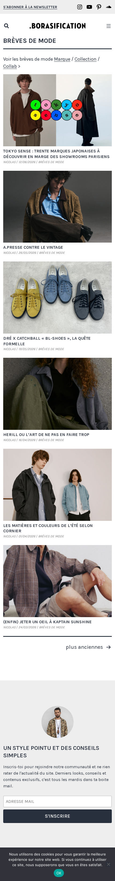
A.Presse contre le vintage (33, 247)
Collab (10, 66)
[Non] (108, 864)
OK (59, 873)
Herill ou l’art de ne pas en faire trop (46, 434)
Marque (62, 59)
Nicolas (9, 162)
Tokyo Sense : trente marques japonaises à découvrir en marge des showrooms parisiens (56, 153)
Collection (86, 59)
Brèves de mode (51, 162)
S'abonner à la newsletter (30, 7)
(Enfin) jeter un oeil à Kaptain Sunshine (47, 621)
